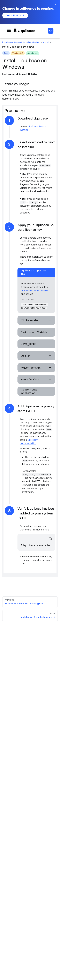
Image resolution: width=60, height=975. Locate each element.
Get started (33, 42)
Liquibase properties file (34, 290)
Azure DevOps (30, 379)
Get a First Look (15, 15)
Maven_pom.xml (31, 367)
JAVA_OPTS (28, 344)
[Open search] (50, 31)
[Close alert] (55, 4)
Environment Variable (34, 332)
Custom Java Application (29, 391)
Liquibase (33, 126)
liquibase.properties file (33, 272)
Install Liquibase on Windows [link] (18, 46)
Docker (25, 355)
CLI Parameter (30, 320)
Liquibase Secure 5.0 (13, 42)
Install (46, 42)
